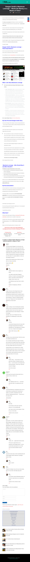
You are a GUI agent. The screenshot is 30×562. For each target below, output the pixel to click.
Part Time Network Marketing (14, 511)
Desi (6, 451)
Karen (7, 466)
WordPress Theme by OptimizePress (13, 558)
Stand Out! (13, 520)
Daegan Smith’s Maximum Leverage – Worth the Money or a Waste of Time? (15, 8)
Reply (6, 266)
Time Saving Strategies (14, 514)
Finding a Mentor (13, 517)
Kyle (6, 387)
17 (11, 12)
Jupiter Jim (7, 416)
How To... (14, 523)
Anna (7, 304)
